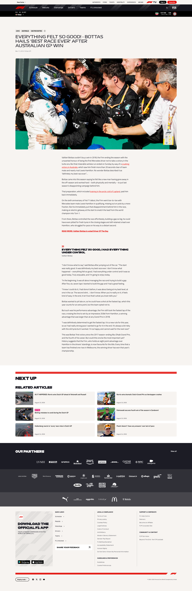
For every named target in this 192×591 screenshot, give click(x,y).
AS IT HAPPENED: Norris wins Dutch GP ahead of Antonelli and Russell (60, 394)
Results (45, 7)
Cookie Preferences (104, 565)
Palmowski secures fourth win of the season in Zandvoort (138, 410)
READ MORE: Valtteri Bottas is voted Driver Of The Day (85, 231)
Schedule (33, 7)
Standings (58, 7)
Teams (83, 7)
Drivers (71, 7)
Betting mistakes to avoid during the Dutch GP (51, 412)
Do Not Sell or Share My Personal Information (113, 551)
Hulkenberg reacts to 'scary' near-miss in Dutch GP (53, 426)
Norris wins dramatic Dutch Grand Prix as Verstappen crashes (139, 394)
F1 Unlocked (96, 7)
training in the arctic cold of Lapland (105, 191)
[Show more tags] (45, 31)
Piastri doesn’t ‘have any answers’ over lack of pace (135, 426)
